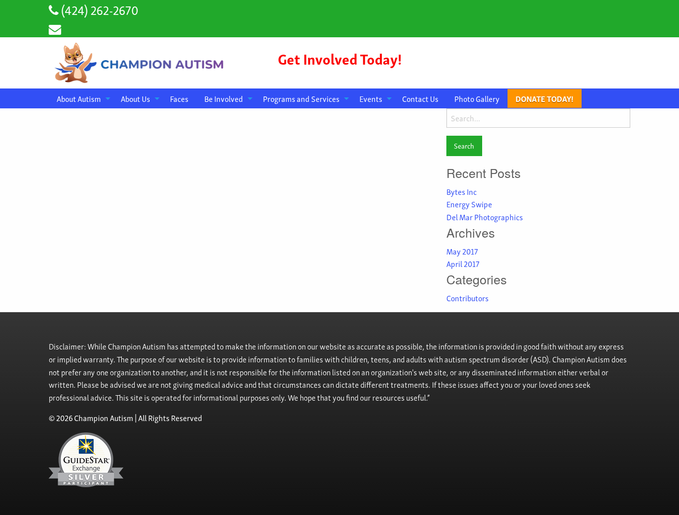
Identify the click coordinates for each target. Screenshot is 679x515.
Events (370, 98)
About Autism (79, 98)
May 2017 (462, 251)
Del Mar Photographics (484, 216)
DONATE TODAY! (544, 98)
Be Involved (223, 98)
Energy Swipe (469, 203)
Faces (179, 98)
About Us (135, 98)
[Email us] (55, 28)
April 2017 (462, 263)
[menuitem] (81, 98)
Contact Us (420, 98)
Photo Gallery (477, 98)
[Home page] (141, 61)
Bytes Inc (461, 191)
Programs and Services (301, 98)
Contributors (467, 297)
